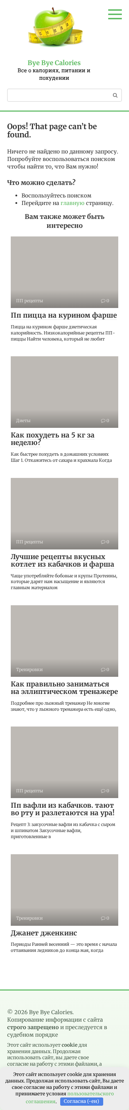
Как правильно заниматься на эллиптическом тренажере (64, 688)
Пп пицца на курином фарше (64, 315)
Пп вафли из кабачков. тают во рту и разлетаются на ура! (63, 809)
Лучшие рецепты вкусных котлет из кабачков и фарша (62, 560)
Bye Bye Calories (54, 63)
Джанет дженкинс (44, 933)
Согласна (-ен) (81, 1101)
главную (73, 203)
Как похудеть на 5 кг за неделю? (53, 439)
